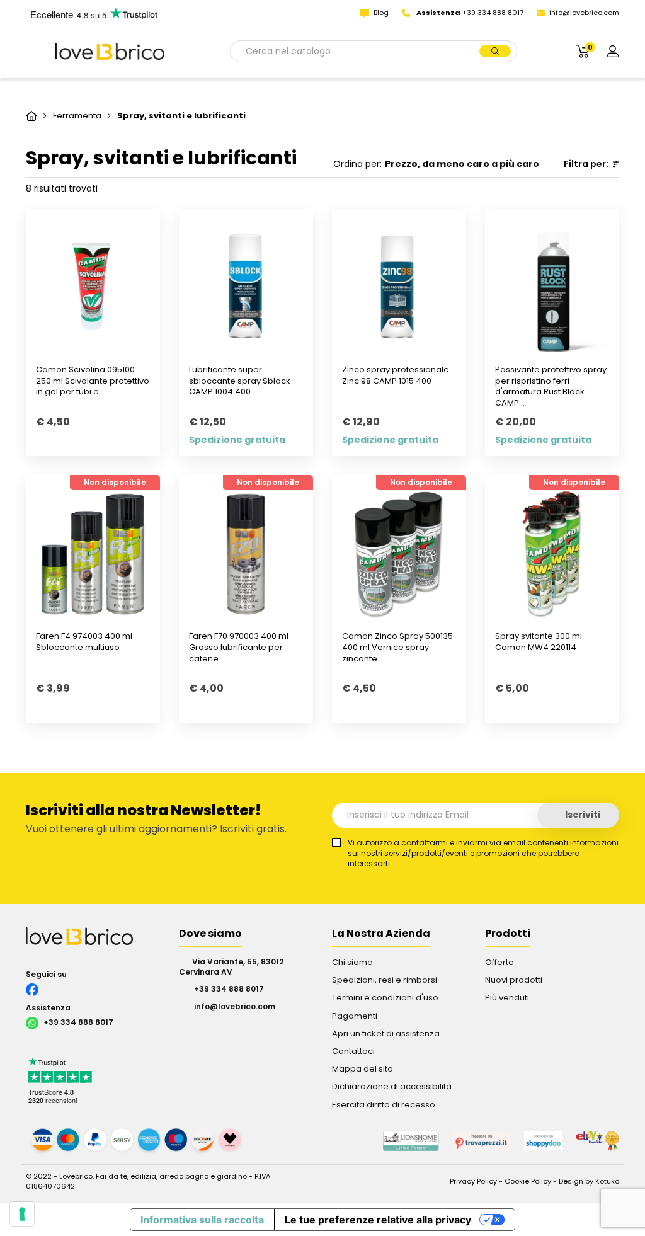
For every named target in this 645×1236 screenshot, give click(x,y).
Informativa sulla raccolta (202, 1219)
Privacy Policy (473, 1181)
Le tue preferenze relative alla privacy (378, 1219)
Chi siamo (352, 962)
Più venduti (507, 998)
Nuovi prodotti (513, 980)
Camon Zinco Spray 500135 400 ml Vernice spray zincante (397, 647)
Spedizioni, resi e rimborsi (384, 980)
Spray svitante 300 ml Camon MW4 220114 (538, 641)
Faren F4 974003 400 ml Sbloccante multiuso (84, 641)
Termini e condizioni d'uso (385, 998)
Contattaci (353, 1051)
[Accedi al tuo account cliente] (613, 51)
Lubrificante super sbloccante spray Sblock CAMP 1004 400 (239, 380)
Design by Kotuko (589, 1181)
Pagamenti (354, 1016)
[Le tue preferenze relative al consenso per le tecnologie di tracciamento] (22, 1214)
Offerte (499, 962)
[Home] (32, 116)
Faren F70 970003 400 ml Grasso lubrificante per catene (238, 647)
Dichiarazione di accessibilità (392, 1086)
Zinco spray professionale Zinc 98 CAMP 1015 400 (395, 375)
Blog (382, 13)
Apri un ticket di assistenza (386, 1033)
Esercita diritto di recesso (383, 1105)
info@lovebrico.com (584, 13)
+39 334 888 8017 (77, 1022)
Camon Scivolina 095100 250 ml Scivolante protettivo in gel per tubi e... (92, 380)
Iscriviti (581, 814)
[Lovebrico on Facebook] (93, 988)
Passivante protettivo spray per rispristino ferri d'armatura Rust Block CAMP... (551, 386)
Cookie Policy (528, 1181)
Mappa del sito (362, 1069)
